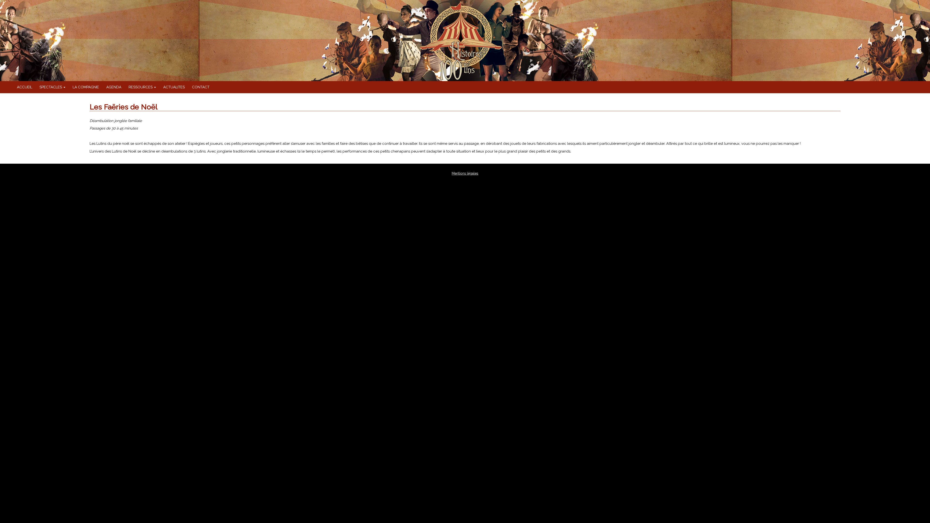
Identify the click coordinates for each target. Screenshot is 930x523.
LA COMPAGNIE (86, 87)
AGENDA (113, 87)
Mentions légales (465, 173)
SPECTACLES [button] (51, 87)
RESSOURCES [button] (141, 87)
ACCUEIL (24, 87)
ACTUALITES (174, 87)
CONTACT (200, 87)
